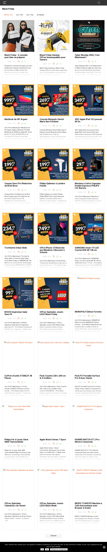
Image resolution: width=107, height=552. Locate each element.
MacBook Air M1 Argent (15, 119)
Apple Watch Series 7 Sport (53, 439)
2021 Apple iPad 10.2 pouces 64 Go (88, 120)
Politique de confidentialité (59, 549)
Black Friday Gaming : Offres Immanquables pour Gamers (53, 57)
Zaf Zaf (9, 61)
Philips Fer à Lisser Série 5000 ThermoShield (16, 440)
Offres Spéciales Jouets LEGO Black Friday (51, 313)
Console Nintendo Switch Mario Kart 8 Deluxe (52, 120)
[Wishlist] (102, 2)
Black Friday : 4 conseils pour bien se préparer (16, 56)
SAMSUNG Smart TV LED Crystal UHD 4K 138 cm (87, 249)
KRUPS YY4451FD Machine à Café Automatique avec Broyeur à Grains (88, 505)
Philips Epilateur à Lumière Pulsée (52, 184)
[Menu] (4, 3)
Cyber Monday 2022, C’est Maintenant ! (87, 56)
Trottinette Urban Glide (15, 248)
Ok (42, 549)
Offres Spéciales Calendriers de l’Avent (14, 504)
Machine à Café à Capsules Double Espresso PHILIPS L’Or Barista (88, 185)
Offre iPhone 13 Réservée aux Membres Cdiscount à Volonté (52, 250)
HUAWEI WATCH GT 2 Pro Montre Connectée (87, 440)
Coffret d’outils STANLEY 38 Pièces (18, 376)
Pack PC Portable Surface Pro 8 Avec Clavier (87, 376)
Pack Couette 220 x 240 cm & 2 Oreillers (53, 376)
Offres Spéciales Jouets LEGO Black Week (51, 504)
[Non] (104, 547)
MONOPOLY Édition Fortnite (88, 311)
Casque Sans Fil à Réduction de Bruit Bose (18, 184)
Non (47, 549)
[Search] (98, 3)
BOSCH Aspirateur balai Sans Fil (15, 313)
